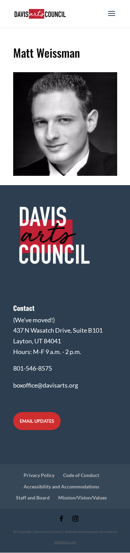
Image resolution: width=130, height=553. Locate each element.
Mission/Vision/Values (82, 497)
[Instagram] (75, 519)
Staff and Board (33, 497)
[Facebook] (61, 519)
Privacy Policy (39, 475)
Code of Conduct (81, 475)
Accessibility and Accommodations (61, 486)
